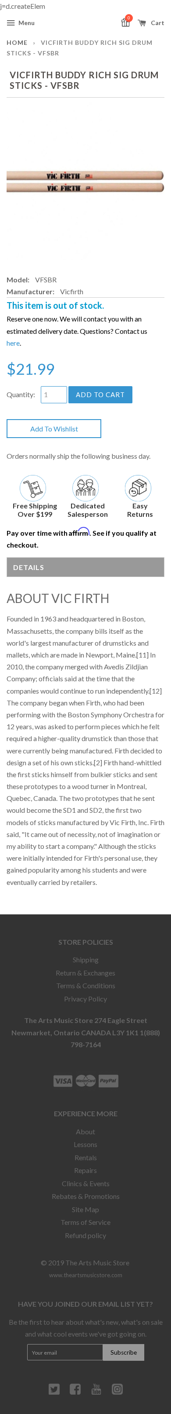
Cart (157, 22)
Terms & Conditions (85, 985)
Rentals (86, 1157)
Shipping (86, 959)
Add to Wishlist (54, 428)
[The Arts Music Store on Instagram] (117, 1392)
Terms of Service (85, 1222)
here (13, 343)
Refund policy (85, 1235)
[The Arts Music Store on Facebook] (75, 1392)
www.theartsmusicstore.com (85, 1275)
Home (17, 42)
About (85, 1131)
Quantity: (21, 394)
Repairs (85, 1170)
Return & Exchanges (85, 972)
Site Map (85, 1209)
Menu (26, 22)
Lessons (85, 1144)
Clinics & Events (86, 1183)
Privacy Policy (85, 998)
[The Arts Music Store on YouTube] (96, 1392)
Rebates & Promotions (86, 1196)
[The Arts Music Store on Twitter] (54, 1392)
